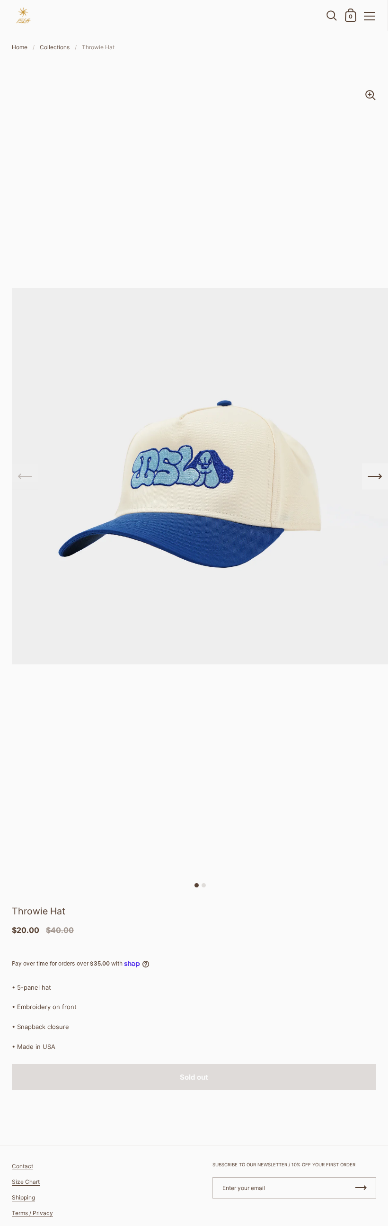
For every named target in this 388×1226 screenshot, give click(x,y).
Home (19, 47)
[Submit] (361, 1188)
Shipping (23, 1197)
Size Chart (26, 1181)
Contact (22, 1166)
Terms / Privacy (32, 1213)
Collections (55, 47)
